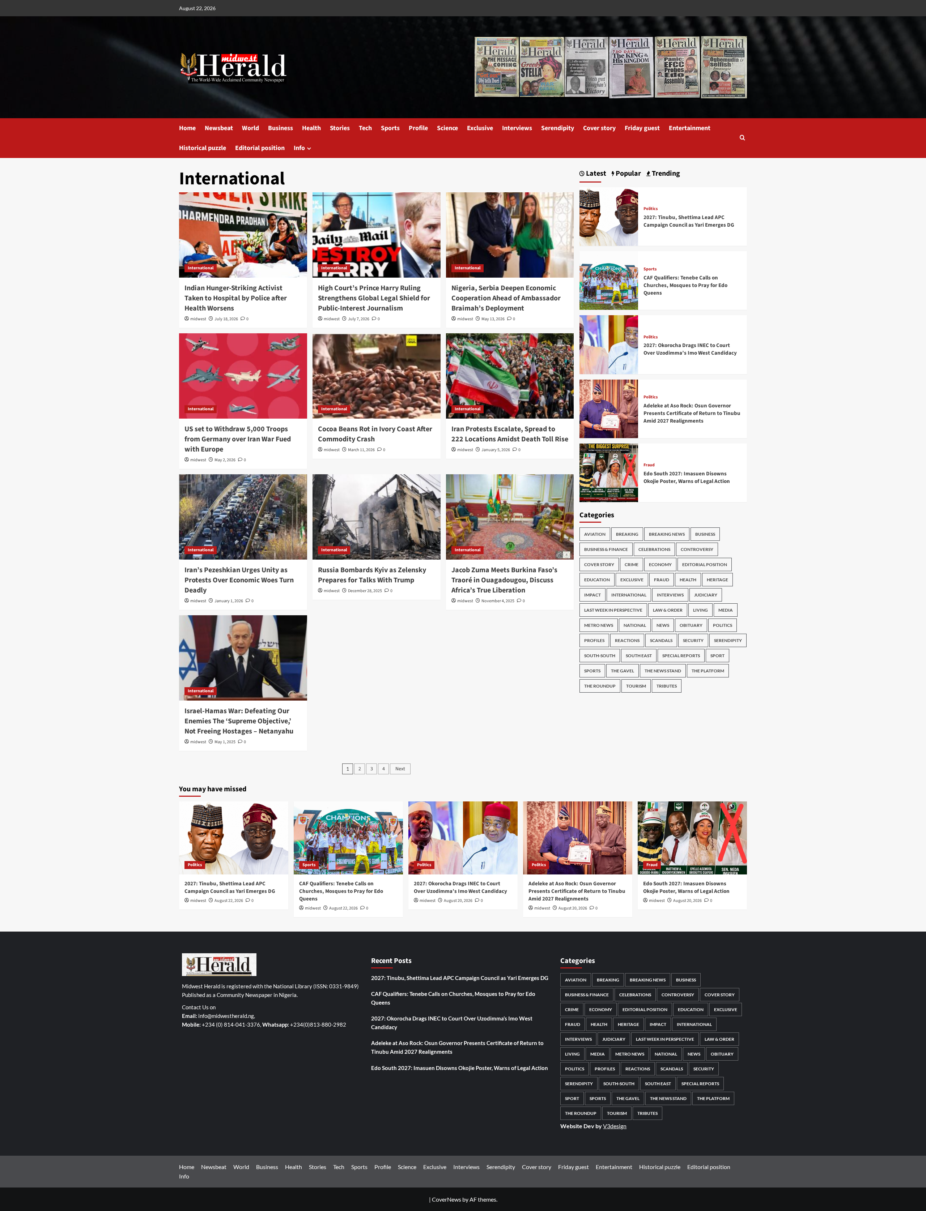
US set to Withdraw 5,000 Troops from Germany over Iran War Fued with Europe (237, 439)
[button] (742, 138)
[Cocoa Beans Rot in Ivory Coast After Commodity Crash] (377, 376)
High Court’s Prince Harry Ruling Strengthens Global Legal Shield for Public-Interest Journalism (374, 298)
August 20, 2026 (458, 901)
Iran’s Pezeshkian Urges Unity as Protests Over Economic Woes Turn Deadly (239, 580)
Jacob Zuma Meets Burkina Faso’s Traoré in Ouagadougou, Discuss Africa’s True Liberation (504, 580)
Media (725, 610)
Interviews (517, 128)
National (635, 625)
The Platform (708, 670)
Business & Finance (606, 549)
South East (639, 655)
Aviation (595, 534)
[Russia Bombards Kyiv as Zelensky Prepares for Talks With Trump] (377, 517)
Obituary (691, 625)
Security (693, 640)
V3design (614, 1125)
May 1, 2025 (224, 742)
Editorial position (260, 148)
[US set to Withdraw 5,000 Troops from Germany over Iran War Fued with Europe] (243, 376)
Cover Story (599, 564)
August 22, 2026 (228, 901)
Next (400, 769)
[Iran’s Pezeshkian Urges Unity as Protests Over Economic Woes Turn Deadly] (243, 517)
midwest (198, 319)
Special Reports (681, 655)
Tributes (667, 686)
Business (280, 128)
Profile (418, 128)
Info (299, 148)
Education (597, 579)
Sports (390, 128)
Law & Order (668, 610)
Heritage (717, 579)
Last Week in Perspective (613, 610)
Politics (650, 209)
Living (700, 610)
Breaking (627, 534)
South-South (599, 655)
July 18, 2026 (226, 319)
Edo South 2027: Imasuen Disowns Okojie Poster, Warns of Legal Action (686, 477)
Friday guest (642, 128)
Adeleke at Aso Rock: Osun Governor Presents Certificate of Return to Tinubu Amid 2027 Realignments (691, 413)
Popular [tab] (627, 174)
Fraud (649, 465)
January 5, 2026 (495, 450)
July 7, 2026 (358, 319)
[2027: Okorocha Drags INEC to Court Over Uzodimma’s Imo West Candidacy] (608, 344)
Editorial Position (704, 564)
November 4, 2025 (497, 601)
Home (187, 128)
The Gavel (622, 670)
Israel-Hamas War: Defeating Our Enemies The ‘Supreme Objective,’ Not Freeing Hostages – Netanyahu (238, 721)
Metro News (598, 625)
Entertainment (689, 128)
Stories (340, 128)
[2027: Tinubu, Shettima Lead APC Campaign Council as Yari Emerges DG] (608, 215)
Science (447, 128)
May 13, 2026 (493, 319)
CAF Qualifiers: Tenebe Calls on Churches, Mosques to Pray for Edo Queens (685, 285)
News (663, 625)
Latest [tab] (595, 174)
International (200, 268)
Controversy (697, 549)
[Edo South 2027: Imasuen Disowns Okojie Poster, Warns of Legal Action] (608, 471)
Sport (717, 655)
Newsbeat (219, 128)
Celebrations (654, 549)
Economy (660, 564)
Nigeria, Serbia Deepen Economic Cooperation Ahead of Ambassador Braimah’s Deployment (506, 298)
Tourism (636, 686)
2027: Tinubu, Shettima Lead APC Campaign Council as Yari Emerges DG (688, 221)
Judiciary (705, 595)
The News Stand (663, 670)
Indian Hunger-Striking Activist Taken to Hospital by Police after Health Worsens (235, 298)
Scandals (661, 640)
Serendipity (557, 128)
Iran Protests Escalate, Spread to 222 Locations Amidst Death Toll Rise (509, 434)
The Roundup (600, 686)
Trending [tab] (665, 174)
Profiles (594, 640)
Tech (365, 128)
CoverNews (446, 1199)
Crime (631, 564)
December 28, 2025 (365, 591)
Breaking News (667, 534)
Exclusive (480, 128)
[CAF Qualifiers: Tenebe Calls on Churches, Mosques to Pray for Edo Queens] (608, 279)
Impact (592, 595)
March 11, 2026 (361, 450)
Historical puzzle (202, 148)
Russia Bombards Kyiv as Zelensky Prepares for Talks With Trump (372, 575)
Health (311, 128)
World (250, 128)
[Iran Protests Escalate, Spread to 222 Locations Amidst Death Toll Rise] (510, 376)
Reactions (627, 640)
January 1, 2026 (228, 601)
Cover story (599, 128)
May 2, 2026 (224, 460)
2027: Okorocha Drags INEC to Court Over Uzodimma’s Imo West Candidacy (690, 349)
